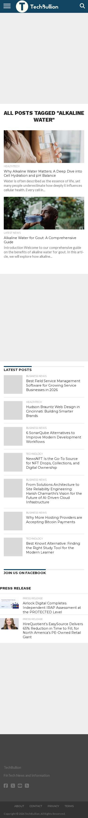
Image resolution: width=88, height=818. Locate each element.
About (19, 806)
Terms (69, 806)
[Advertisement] (44, 58)
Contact (36, 806)
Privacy (53, 806)
